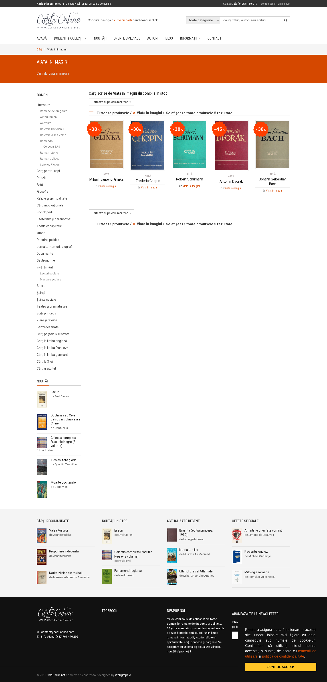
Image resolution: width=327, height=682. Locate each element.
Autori (152, 38)
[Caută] (286, 20)
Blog (169, 38)
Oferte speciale (127, 38)
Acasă (42, 38)
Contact (215, 38)
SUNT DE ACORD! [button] (280, 667)
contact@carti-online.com (275, 3)
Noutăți (100, 38)
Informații (188, 38)
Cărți (39, 49)
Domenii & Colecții (68, 38)
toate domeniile (132, 20)
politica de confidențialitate (283, 656)
